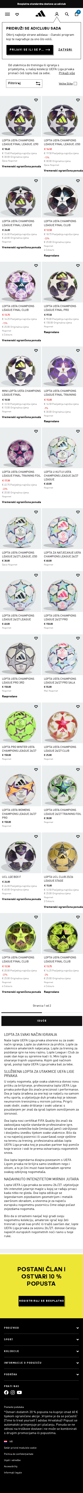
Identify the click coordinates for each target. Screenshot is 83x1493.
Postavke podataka (14, 1407)
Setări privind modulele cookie (20, 1448)
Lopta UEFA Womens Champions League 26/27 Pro (19, 814)
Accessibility (10, 1466)
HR (11, 1442)
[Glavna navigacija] (7, 14)
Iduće (42, 1021)
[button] (36, 100)
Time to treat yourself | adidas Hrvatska (33, 1420)
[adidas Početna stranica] (41, 13)
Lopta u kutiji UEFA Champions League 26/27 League (61, 476)
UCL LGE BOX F (11, 877)
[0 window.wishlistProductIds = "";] (17, 14)
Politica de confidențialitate (18, 1454)
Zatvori (65, 49)
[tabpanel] (41, 559)
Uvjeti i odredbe (12, 1460)
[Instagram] (13, 1392)
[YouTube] (19, 1392)
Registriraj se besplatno (41, 1301)
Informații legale (13, 1473)
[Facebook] (6, 1392)
